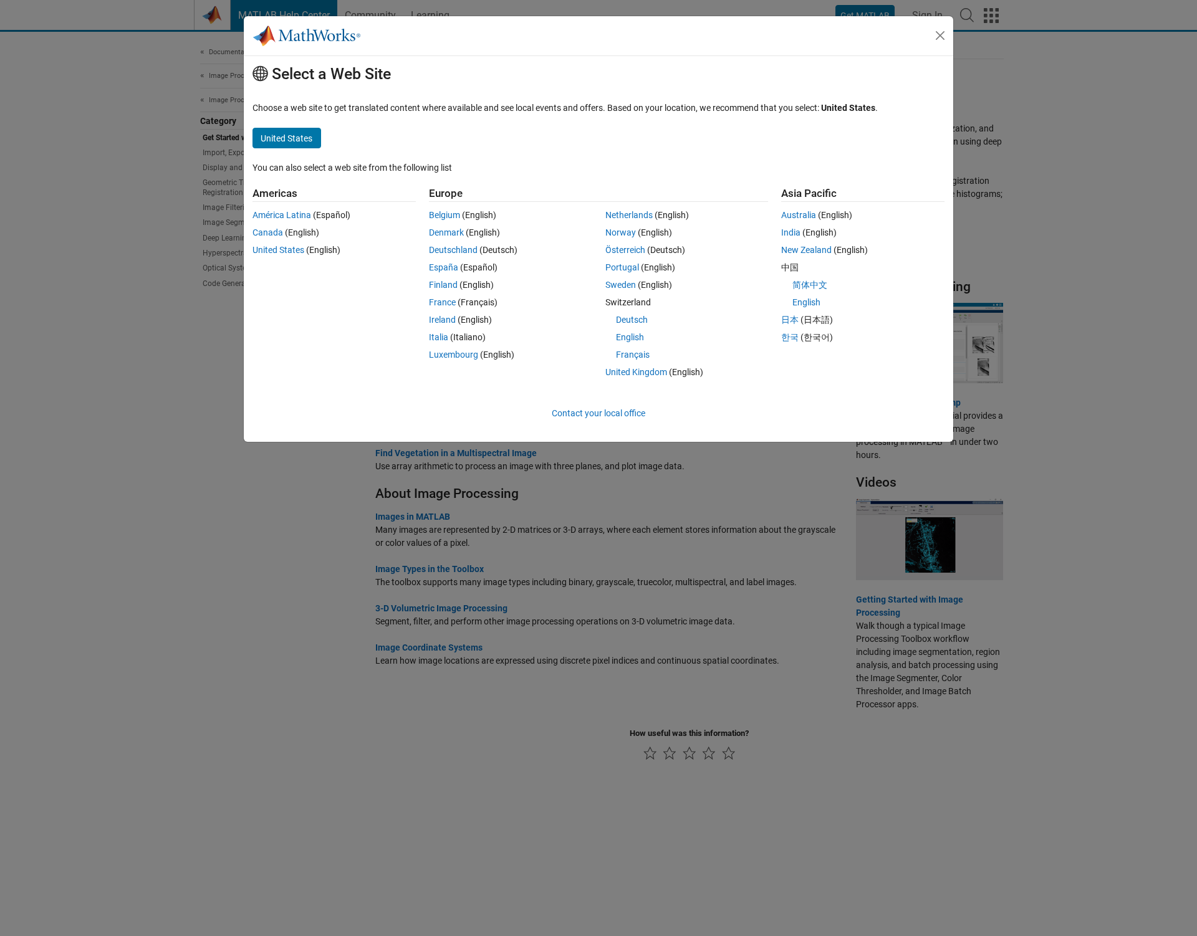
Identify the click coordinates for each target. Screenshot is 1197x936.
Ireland (442, 320)
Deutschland (453, 250)
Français (633, 355)
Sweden (620, 285)
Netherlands (629, 215)
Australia (798, 215)
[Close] (940, 35)
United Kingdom (636, 372)
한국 (790, 337)
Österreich (625, 250)
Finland (443, 285)
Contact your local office (598, 413)
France (442, 302)
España (443, 267)
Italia (438, 337)
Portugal (622, 267)
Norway (620, 232)
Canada (267, 232)
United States (278, 250)
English (630, 337)
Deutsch (632, 320)
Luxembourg (453, 355)
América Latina (281, 215)
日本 (790, 320)
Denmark (446, 232)
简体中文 (809, 285)
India (790, 232)
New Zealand (806, 250)
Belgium (444, 215)
